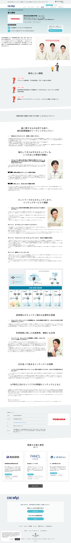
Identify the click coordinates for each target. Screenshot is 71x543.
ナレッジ (47, 6)
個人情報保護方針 (44, 530)
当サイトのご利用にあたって (34, 530)
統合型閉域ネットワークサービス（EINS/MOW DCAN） (21, 27)
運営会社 (25, 530)
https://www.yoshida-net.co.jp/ (19, 422)
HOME (9, 10)
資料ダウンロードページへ (55, 30)
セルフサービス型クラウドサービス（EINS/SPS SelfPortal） (23, 30)
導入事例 (42, 6)
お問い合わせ (50, 5)
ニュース (24, 6)
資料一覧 (35, 518)
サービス (25, 526)
